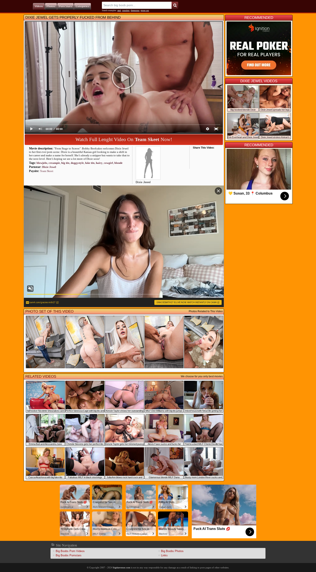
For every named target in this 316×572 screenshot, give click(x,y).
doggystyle (77, 162)
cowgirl (108, 162)
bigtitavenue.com (121, 567)
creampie (54, 162)
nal (119, 10)
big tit (65, 162)
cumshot (125, 10)
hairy (99, 162)
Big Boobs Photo (172, 551)
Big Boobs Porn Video (70, 551)
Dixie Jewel (49, 167)
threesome (135, 10)
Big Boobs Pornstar (68, 555)
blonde (118, 162)
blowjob (42, 162)
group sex (145, 10)
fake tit (90, 162)
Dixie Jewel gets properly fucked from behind (73, 17)
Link (164, 555)
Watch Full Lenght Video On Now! (123, 139)
